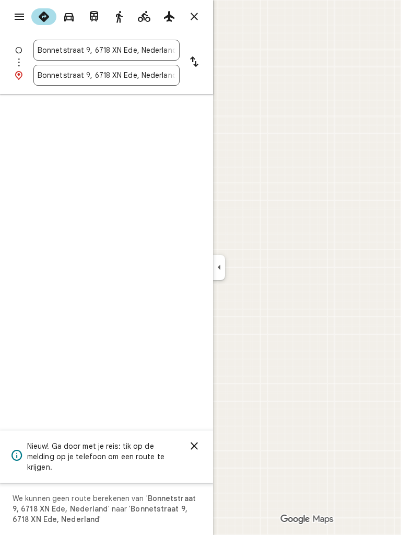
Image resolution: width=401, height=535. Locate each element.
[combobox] (106, 50)
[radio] (43, 16)
